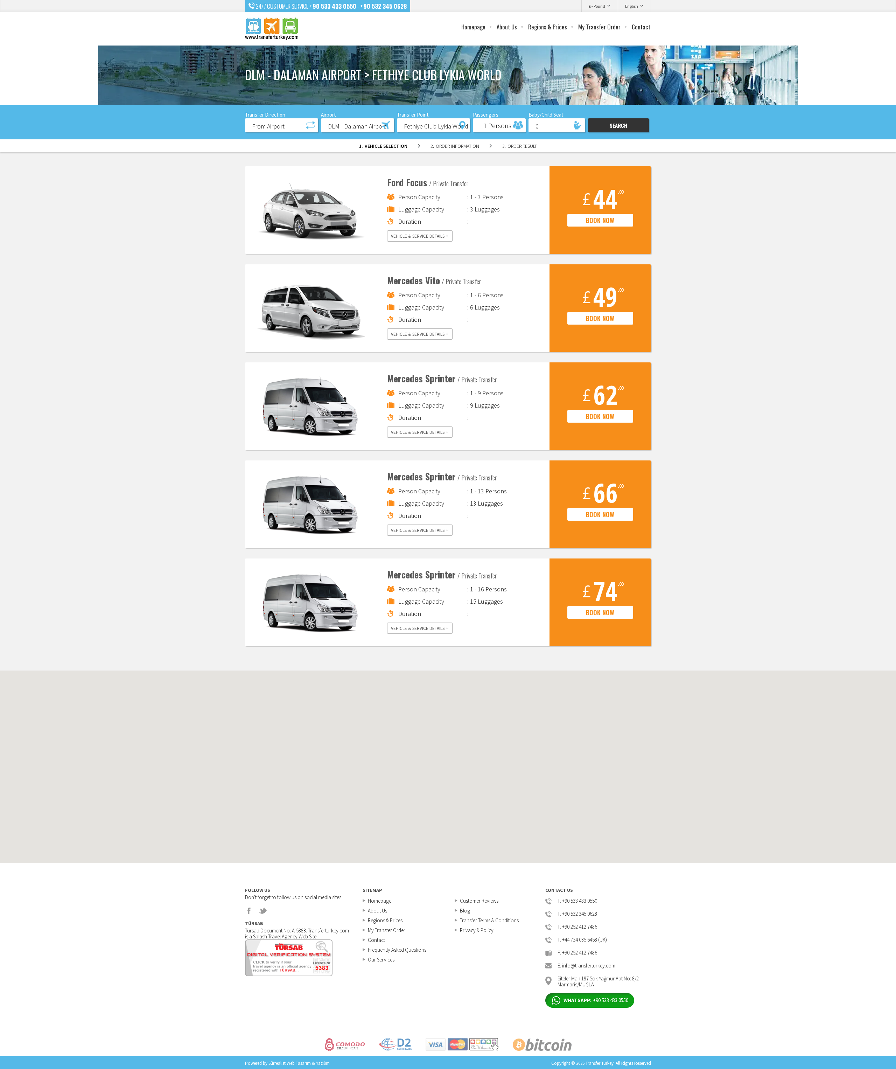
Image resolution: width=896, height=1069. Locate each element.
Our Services (381, 959)
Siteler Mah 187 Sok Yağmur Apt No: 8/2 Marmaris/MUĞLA (598, 981)
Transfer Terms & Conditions (489, 920)
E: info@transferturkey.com (586, 966)
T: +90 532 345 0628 (577, 914)
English (631, 6)
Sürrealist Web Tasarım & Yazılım (299, 1063)
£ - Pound (597, 6)
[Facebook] (249, 911)
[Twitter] (263, 911)
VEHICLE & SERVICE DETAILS (420, 235)
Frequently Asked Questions (397, 949)
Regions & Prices (547, 26)
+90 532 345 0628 (383, 6)
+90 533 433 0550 (332, 6)
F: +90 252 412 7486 (577, 953)
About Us (507, 26)
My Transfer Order (599, 26)
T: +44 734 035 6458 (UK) (582, 940)
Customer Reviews (479, 900)
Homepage (473, 26)
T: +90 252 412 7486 (577, 927)
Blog (465, 910)
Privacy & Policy (476, 930)
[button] (281, 125)
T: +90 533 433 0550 (577, 901)
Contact (641, 26)
